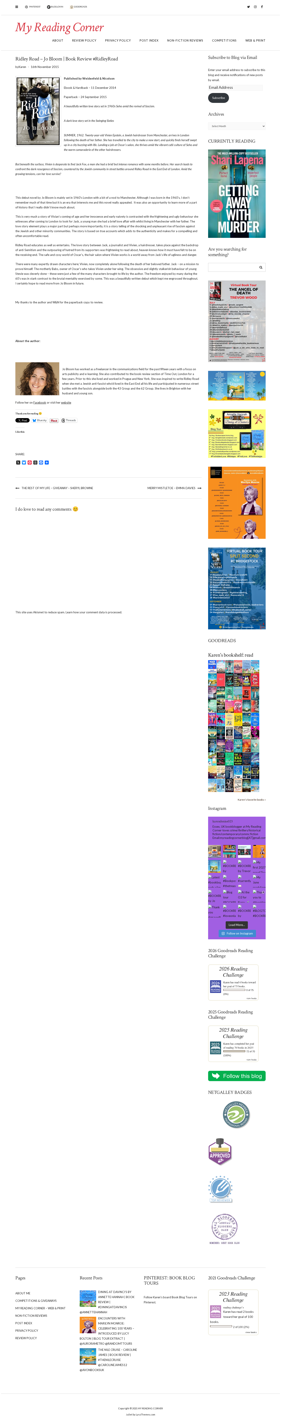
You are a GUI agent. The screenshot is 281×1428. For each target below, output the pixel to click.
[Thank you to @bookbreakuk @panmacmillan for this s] (259, 896)
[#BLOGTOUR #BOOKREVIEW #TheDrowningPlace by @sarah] (259, 911)
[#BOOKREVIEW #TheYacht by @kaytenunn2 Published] (244, 911)
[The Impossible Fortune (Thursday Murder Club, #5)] (238, 785)
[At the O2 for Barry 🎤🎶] (244, 896)
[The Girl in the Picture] (229, 706)
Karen (226, 982)
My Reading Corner (59, 27)
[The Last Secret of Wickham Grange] (246, 706)
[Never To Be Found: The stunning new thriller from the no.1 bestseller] (221, 692)
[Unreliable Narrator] (255, 706)
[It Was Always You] (221, 666)
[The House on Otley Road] (238, 679)
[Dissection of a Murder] (246, 692)
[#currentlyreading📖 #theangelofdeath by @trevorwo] (244, 881)
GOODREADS (80, 6)
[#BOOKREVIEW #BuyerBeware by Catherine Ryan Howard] (229, 866)
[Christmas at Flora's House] (221, 745)
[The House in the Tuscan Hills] (246, 719)
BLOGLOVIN (56, 6)
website (66, 402)
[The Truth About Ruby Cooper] (255, 732)
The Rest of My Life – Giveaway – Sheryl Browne (57, 488)
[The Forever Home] (229, 719)
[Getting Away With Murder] (229, 666)
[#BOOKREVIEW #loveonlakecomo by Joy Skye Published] (229, 911)
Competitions (224, 40)
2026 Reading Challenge (233, 971)
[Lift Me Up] (212, 719)
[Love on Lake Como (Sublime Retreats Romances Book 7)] (212, 706)
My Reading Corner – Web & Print (40, 1308)
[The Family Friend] (212, 732)
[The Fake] (229, 785)
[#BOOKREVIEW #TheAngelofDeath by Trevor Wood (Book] (244, 866)
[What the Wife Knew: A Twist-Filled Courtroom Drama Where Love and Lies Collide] (255, 772)
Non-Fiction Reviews (185, 40)
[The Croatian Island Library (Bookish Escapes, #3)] (212, 758)
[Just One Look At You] (238, 745)
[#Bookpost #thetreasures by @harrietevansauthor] (229, 881)
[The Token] (246, 772)
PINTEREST (34, 6)
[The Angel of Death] (221, 679)
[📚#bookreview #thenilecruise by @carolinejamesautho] (214, 866)
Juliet (129, 1414)
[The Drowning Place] (221, 706)
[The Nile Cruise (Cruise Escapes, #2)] (212, 679)
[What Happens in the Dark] (212, 745)
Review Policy (84, 40)
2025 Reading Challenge (233, 1032)
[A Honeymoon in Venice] (238, 666)
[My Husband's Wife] (221, 732)
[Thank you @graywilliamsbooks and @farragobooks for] (214, 911)
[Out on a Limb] (221, 772)
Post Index (149, 40)
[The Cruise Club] (255, 785)
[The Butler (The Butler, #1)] (229, 680)
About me (22, 1293)
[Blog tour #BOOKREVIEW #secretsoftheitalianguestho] (229, 896)
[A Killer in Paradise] (246, 732)
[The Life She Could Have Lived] (221, 785)
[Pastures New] (212, 785)
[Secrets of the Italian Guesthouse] (238, 692)
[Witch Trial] (221, 719)
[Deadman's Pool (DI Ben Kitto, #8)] (246, 785)
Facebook (39, 402)
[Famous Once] (246, 745)
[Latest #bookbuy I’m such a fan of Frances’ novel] (214, 881)
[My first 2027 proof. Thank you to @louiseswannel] (259, 866)
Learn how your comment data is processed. (94, 612)
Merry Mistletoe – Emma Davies (171, 488)
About (57, 40)
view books (252, 998)
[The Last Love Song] (212, 772)
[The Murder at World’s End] (246, 759)
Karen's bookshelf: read (230, 655)
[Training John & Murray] (255, 666)
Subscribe (218, 98)
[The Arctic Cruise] (255, 758)
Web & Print (255, 40)
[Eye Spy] (238, 719)
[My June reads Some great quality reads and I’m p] (259, 881)
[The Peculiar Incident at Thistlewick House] (229, 745)
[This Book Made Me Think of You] (255, 745)
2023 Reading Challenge (233, 1296)
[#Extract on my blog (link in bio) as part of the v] (259, 851)
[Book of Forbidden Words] (238, 732)
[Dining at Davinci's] (246, 666)
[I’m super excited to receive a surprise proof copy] (214, 851)
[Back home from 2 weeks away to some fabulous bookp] (229, 851)
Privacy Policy (118, 40)
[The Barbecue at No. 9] (229, 759)
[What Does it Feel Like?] (229, 772)
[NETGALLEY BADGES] (237, 1115)
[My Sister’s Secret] (212, 692)
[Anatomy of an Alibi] (221, 758)
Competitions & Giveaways (36, 1300)
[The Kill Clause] (238, 758)
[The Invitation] (255, 719)
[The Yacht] (255, 692)
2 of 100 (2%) (241, 1327)
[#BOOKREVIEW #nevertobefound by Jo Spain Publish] (214, 896)
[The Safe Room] (246, 679)
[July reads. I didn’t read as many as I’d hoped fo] (244, 851)
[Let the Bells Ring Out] (238, 772)
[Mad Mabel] (212, 666)
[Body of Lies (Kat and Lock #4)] (238, 706)
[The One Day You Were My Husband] (229, 692)
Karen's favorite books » (252, 799)
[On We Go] (255, 679)
